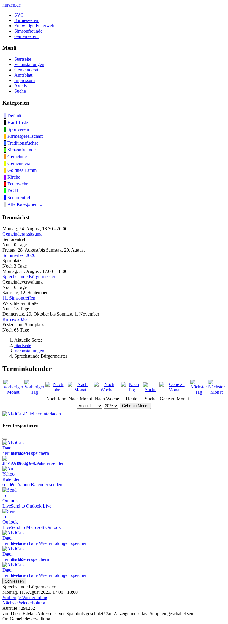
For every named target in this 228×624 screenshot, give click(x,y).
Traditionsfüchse (22, 142)
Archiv (20, 85)
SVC (19, 14)
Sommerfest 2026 (18, 255)
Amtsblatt (23, 75)
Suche (20, 91)
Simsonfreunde (28, 30)
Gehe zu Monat (135, 406)
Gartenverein (26, 36)
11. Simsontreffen (18, 297)
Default (14, 115)
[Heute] (131, 389)
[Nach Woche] (107, 389)
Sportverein (18, 129)
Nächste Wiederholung (23, 602)
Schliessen (14, 581)
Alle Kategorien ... (24, 204)
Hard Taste (17, 122)
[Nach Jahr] (55, 389)
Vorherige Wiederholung (25, 597)
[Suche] (151, 389)
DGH (12, 190)
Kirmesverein (26, 20)
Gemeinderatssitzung (22, 233)
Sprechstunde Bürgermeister (28, 276)
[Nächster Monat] (216, 392)
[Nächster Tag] (198, 392)
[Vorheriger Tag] (34, 392)
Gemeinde (17, 156)
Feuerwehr (17, 183)
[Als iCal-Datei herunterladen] (31, 412)
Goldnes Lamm (22, 170)
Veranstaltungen (29, 64)
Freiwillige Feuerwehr (35, 25)
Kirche (13, 177)
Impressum (24, 80)
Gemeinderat (26, 69)
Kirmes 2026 (14, 319)
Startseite (22, 59)
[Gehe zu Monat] (174, 389)
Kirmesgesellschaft (25, 136)
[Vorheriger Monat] (13, 392)
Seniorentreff (19, 197)
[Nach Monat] (80, 389)
